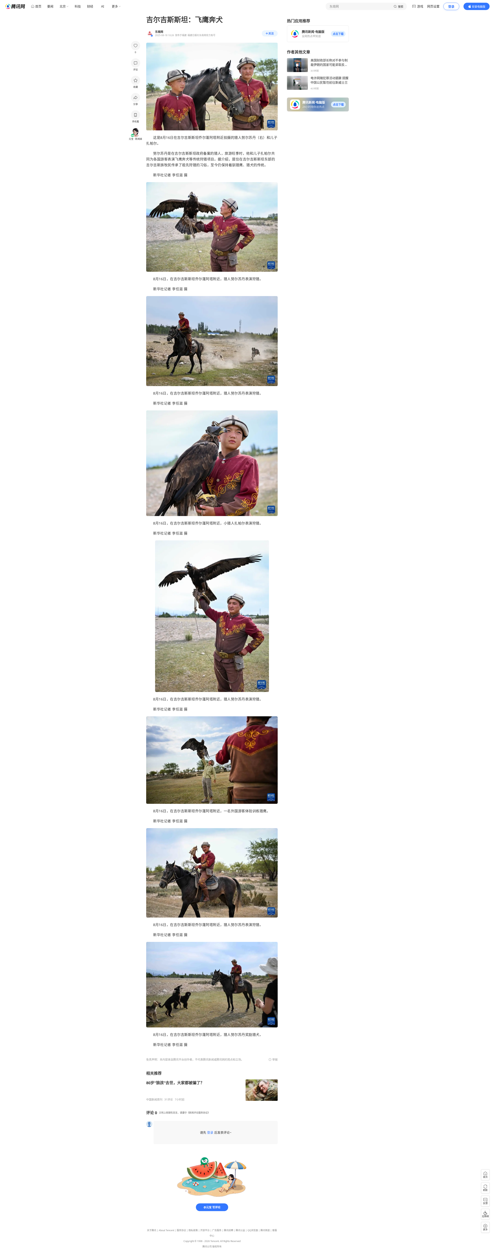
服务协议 (181, 1230)
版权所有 (217, 1246)
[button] (338, 34)
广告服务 (216, 1230)
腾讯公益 (240, 1230)
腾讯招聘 (228, 1230)
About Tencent (166, 1230)
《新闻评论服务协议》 (198, 1112)
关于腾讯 (151, 1230)
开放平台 (205, 1230)
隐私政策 (193, 1230)
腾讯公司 (207, 1246)
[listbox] (212, 1086)
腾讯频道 (265, 1230)
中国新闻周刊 (154, 1099)
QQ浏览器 (253, 1230)
